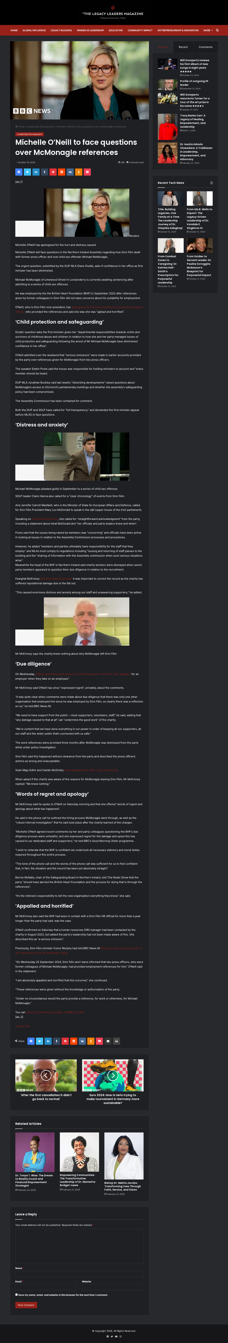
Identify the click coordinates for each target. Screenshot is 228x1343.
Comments (206, 47)
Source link (22, 1026)
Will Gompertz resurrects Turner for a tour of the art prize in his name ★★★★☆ (195, 100)
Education (116, 30)
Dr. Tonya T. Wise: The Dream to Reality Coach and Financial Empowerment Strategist (34, 1180)
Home (14, 30)
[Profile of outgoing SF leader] (167, 84)
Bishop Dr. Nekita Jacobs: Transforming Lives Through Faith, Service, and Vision (122, 1186)
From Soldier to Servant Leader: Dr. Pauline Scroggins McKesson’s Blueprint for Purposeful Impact (199, 266)
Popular (163, 47)
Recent (183, 47)
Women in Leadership (90, 30)
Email (19, 1281)
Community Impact (140, 30)
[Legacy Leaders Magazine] (114, 12)
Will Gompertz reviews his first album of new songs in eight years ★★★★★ (194, 65)
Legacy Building (61, 30)
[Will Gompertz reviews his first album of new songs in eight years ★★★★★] (167, 64)
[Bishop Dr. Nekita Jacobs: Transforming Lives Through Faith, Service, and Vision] (124, 1156)
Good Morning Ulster (45, 519)
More (207, 30)
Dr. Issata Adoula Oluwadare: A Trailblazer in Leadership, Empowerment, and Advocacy (196, 151)
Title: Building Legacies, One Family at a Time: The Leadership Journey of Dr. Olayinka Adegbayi (170, 219)
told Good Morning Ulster (56, 578)
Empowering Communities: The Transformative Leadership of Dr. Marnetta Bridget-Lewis (77, 1180)
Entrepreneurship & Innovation (178, 30)
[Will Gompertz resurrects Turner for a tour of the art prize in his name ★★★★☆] (167, 98)
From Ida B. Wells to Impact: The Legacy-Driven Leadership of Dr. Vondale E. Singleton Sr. (199, 219)
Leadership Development (41, 126)
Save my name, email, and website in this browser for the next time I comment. (63, 1294)
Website (86, 1281)
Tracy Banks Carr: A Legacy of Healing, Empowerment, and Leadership (193, 121)
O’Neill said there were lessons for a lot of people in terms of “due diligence (83, 674)
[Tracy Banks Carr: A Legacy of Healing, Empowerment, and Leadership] (167, 127)
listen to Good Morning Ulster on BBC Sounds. (55, 1012)
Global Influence (34, 30)
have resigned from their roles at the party (91, 770)
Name (19, 1268)
